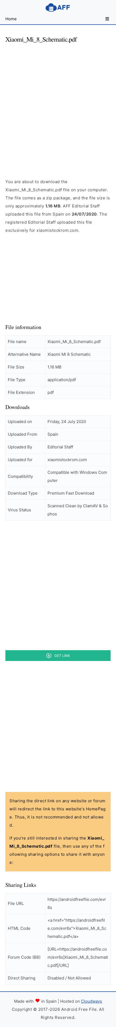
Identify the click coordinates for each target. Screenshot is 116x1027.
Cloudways (91, 1001)
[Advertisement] (58, 106)
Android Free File (58, 7)
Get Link (62, 655)
